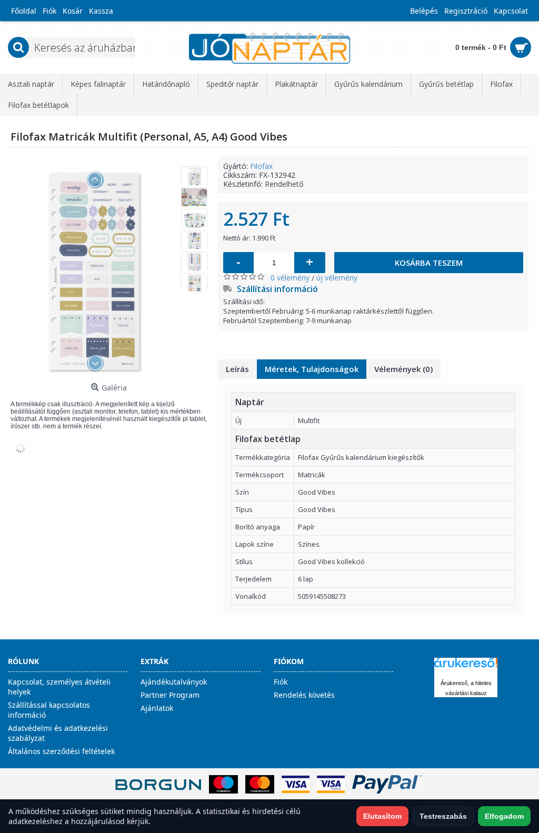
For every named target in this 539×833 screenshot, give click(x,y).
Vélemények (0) (403, 369)
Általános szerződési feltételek (61, 751)
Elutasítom (382, 816)
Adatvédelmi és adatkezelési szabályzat (58, 733)
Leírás (237, 369)
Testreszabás (443, 816)
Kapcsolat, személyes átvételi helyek (59, 687)
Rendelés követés (304, 695)
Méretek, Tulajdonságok (311, 369)
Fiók (280, 682)
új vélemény (336, 278)
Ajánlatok (157, 708)
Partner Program (170, 695)
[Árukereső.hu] (465, 667)
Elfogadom (504, 816)
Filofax (261, 166)
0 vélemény (290, 278)
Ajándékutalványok (174, 682)
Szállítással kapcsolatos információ (49, 710)
